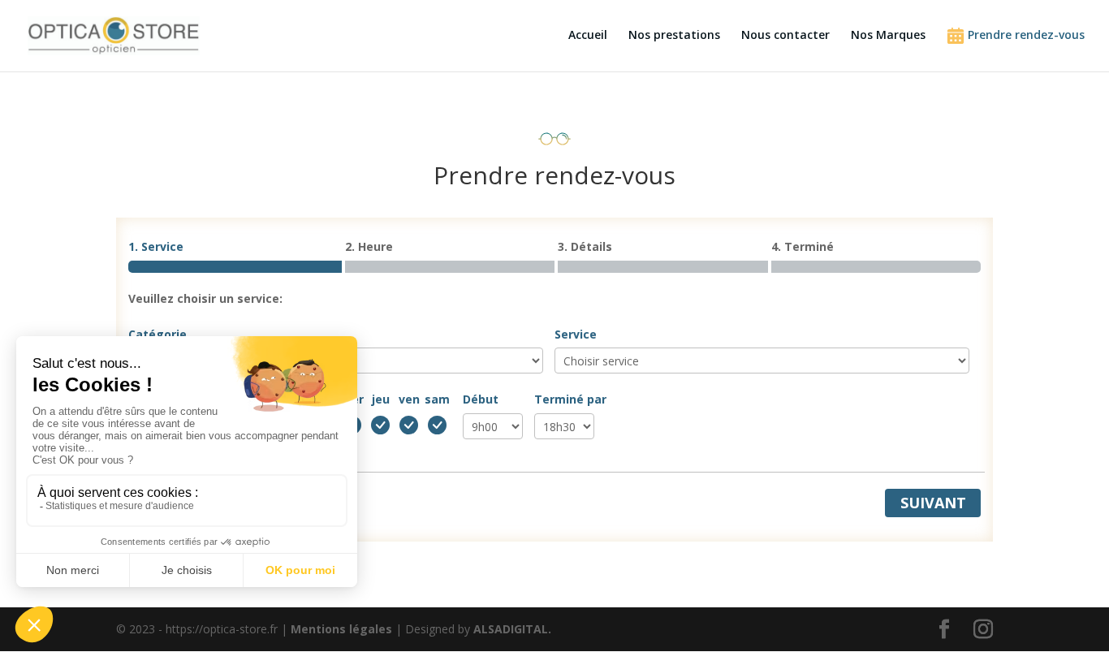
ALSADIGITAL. (512, 629)
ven (409, 399)
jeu (381, 399)
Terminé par (570, 399)
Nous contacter (785, 35)
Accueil (587, 35)
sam (437, 399)
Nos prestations (674, 35)
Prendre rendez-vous (1024, 34)
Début (480, 399)
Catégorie (157, 334)
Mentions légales (341, 629)
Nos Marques (888, 35)
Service (575, 334)
